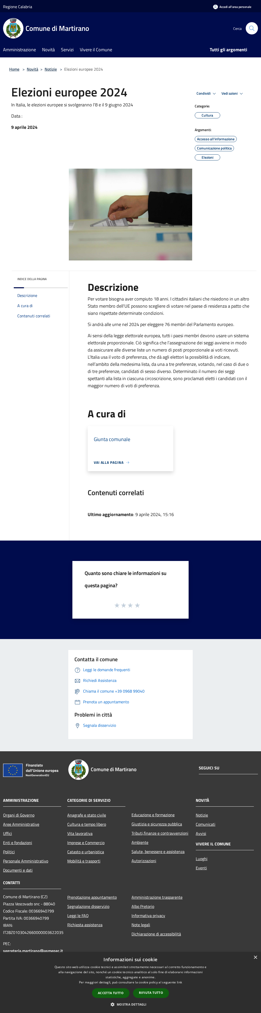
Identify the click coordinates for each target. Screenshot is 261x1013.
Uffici (7, 833)
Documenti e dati (18, 870)
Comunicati (205, 824)
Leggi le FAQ (78, 915)
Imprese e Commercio (86, 843)
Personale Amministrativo (25, 861)
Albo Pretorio (143, 906)
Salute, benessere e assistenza (158, 851)
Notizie (51, 69)
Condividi (204, 93)
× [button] (255, 957)
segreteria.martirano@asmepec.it (33, 951)
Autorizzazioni (144, 861)
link (179, 982)
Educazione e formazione (153, 815)
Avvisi (201, 833)
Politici (9, 852)
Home (14, 69)
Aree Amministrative (21, 824)
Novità (32, 69)
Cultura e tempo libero (86, 824)
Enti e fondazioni (17, 843)
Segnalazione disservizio (88, 906)
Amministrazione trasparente (157, 897)
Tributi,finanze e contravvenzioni (160, 833)
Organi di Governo (18, 815)
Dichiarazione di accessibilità (156, 934)
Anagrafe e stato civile (86, 815)
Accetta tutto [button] (111, 993)
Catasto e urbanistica (85, 852)
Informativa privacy (148, 915)
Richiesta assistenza (84, 925)
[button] (130, 1004)
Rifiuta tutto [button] (151, 993)
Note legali (141, 925)
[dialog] (130, 982)
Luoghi (201, 859)
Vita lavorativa (80, 833)
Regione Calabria (17, 7)
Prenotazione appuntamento (92, 897)
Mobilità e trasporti (83, 861)
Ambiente (140, 842)
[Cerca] (252, 28)
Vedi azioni (229, 93)
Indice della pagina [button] (32, 279)
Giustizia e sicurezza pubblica (157, 824)
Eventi (201, 868)
